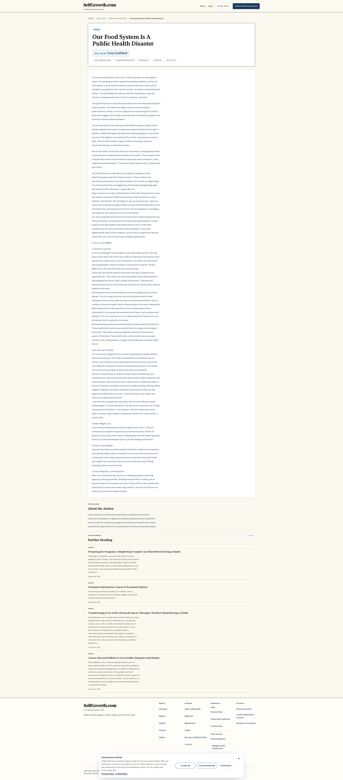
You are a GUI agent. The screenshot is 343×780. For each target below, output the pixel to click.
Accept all (185, 765)
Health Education (118, 18)
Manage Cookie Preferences (218, 747)
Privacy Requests (218, 739)
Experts (162, 716)
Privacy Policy (216, 712)
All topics (163, 709)
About (202, 6)
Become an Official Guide (196, 737)
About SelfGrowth (193, 709)
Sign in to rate (171, 60)
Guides (162, 723)
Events (188, 730)
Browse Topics (223, 6)
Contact (188, 744)
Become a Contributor (246, 723)
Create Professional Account (245, 716)
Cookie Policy (217, 726)
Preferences (226, 765)
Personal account (244, 709)
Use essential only (207, 765)
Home (91, 18)
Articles (101, 18)
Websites (189, 716)
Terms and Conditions (220, 719)
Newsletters (190, 723)
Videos (162, 737)
